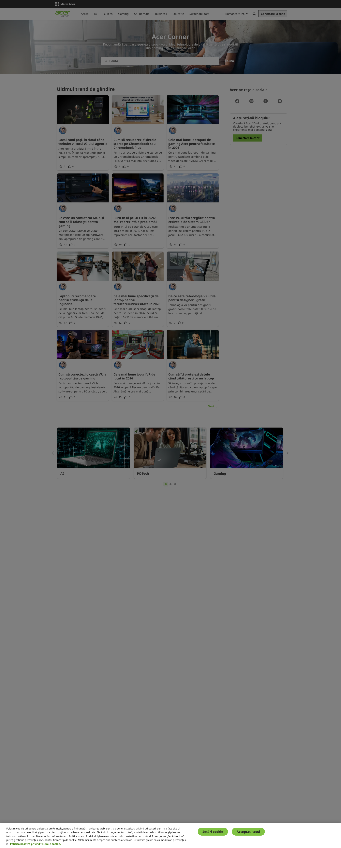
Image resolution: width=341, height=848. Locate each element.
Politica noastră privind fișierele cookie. (35, 844)
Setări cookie (212, 831)
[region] (170, 835)
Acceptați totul (248, 831)
